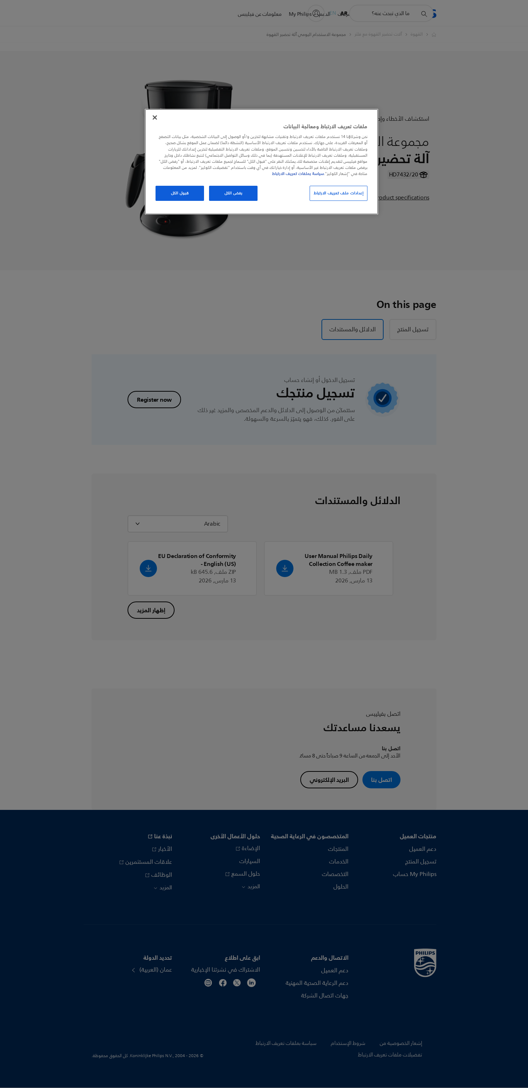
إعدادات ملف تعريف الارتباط (338, 193)
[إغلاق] (155, 117)
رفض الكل (233, 193)
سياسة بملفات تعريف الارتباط (298, 173)
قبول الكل (180, 193)
